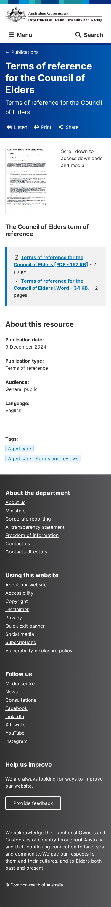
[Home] (55, 15)
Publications (24, 52)
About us (15, 502)
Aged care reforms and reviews (43, 458)
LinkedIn (14, 716)
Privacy (13, 618)
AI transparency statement (35, 527)
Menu (23, 35)
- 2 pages (55, 264)
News (11, 692)
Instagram (16, 741)
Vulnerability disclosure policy (39, 650)
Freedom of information (32, 535)
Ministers (15, 510)
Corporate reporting (28, 519)
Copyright (16, 601)
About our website (26, 585)
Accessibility (19, 593)
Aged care (19, 448)
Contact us (17, 543)
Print (46, 127)
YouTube (15, 733)
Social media (19, 634)
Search (93, 35)
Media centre (20, 683)
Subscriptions (20, 642)
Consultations (20, 700)
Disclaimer (17, 609)
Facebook (16, 708)
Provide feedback (33, 803)
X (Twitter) (17, 725)
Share (72, 127)
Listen (20, 127)
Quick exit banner (25, 626)
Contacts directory (26, 552)
